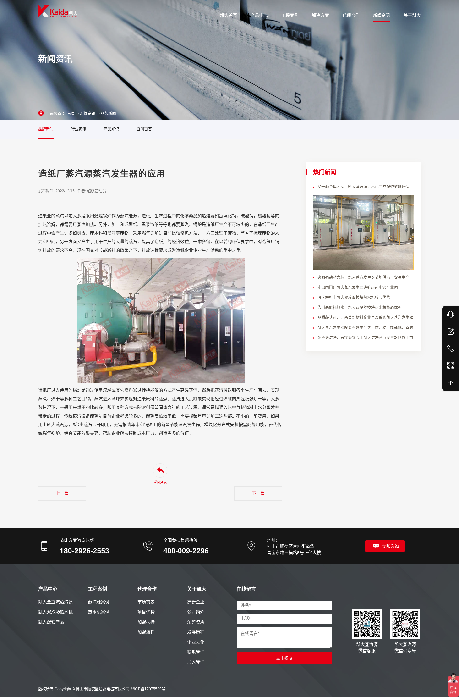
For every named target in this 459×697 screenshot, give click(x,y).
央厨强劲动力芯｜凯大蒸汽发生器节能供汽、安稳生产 (363, 277)
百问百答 (144, 129)
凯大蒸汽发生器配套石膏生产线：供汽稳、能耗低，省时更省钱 (365, 328)
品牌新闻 (108, 113)
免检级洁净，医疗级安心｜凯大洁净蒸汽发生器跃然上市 (365, 338)
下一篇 (258, 493)
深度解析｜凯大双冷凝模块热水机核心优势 (353, 297)
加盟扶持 (146, 622)
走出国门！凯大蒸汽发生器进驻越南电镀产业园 (357, 287)
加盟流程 (146, 632)
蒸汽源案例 (98, 602)
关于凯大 (196, 589)
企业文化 (195, 642)
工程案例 (97, 589)
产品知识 (111, 129)
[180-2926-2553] (450, 348)
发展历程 (195, 632)
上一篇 (62, 493)
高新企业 (195, 602)
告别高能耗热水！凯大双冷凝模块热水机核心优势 (359, 307)
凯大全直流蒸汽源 (55, 602)
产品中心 (47, 589)
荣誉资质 (195, 622)
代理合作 (147, 589)
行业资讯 (78, 129)
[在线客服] (450, 314)
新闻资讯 (87, 113)
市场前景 (146, 602)
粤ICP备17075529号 (147, 689)
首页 (71, 113)
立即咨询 (390, 546)
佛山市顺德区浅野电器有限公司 (102, 689)
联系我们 (195, 652)
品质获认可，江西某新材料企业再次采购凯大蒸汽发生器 (365, 317)
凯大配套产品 (51, 622)
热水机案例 (98, 612)
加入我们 (195, 662)
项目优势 (146, 612)
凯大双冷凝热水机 (55, 612)
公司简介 (195, 612)
